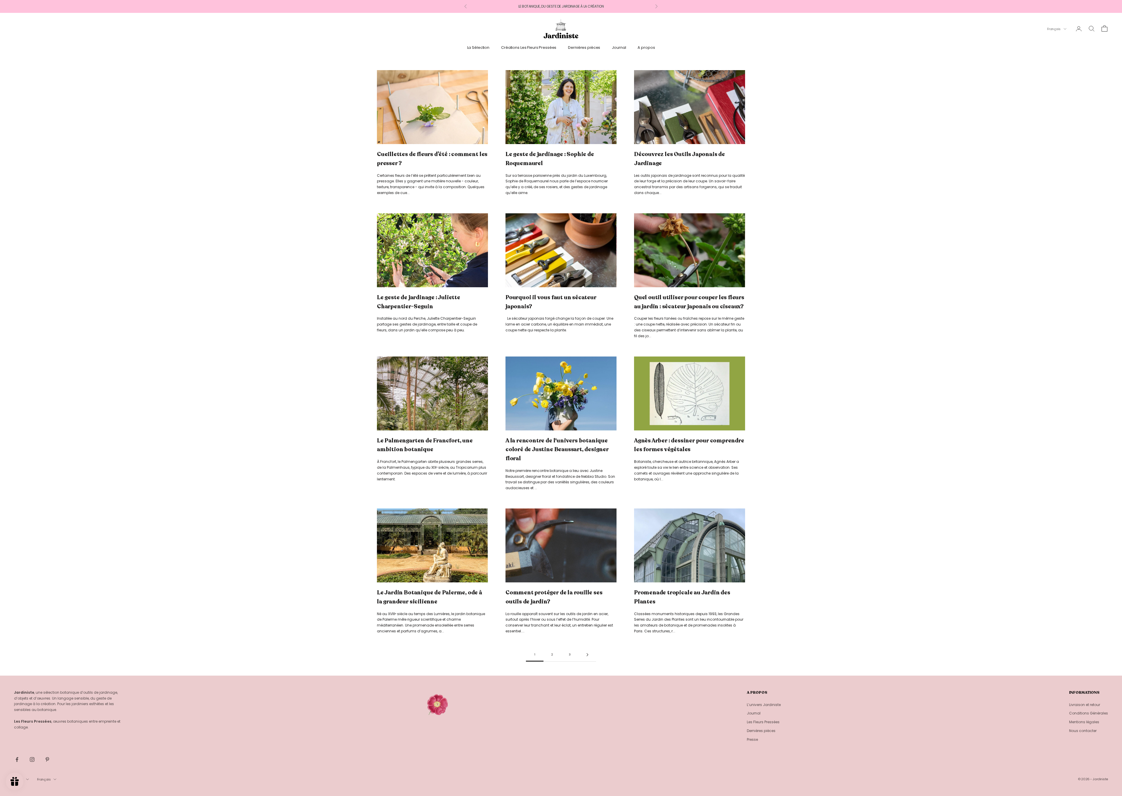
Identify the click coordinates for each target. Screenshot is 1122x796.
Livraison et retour (1084, 704)
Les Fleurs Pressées (763, 721)
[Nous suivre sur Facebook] (17, 759)
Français (1054, 29)
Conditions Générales (1088, 713)
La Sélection (478, 47)
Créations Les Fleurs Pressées (528, 47)
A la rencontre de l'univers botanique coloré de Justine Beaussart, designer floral (557, 449)
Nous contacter (1083, 730)
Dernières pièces (584, 47)
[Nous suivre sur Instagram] (32, 759)
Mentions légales (1084, 721)
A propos (646, 47)
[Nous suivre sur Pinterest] (47, 759)
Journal (619, 47)
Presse (752, 739)
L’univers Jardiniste (764, 704)
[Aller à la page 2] (587, 654)
